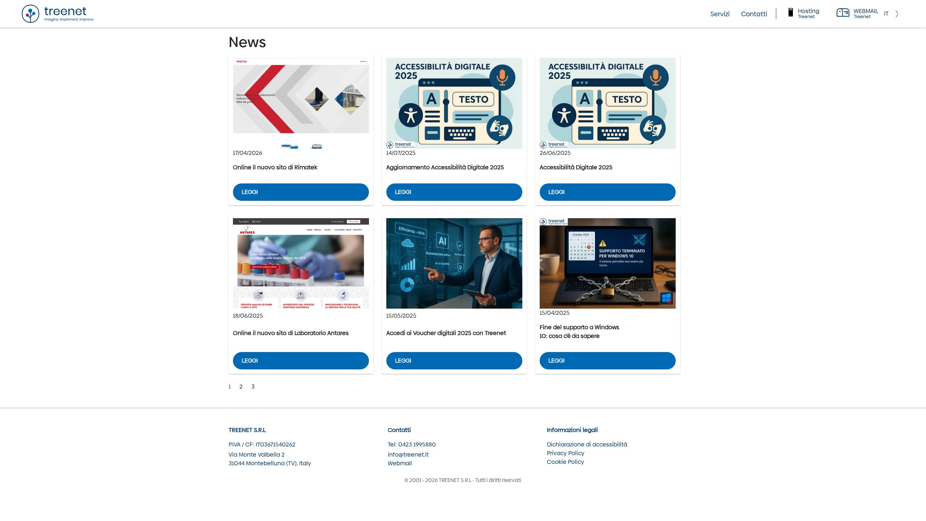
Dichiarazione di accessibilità (587, 444)
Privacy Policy (566, 453)
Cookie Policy (565, 462)
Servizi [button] (720, 13)
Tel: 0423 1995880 (412, 444)
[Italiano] (886, 13)
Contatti (754, 13)
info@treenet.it (408, 454)
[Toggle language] (898, 14)
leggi (250, 192)
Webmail (400, 463)
